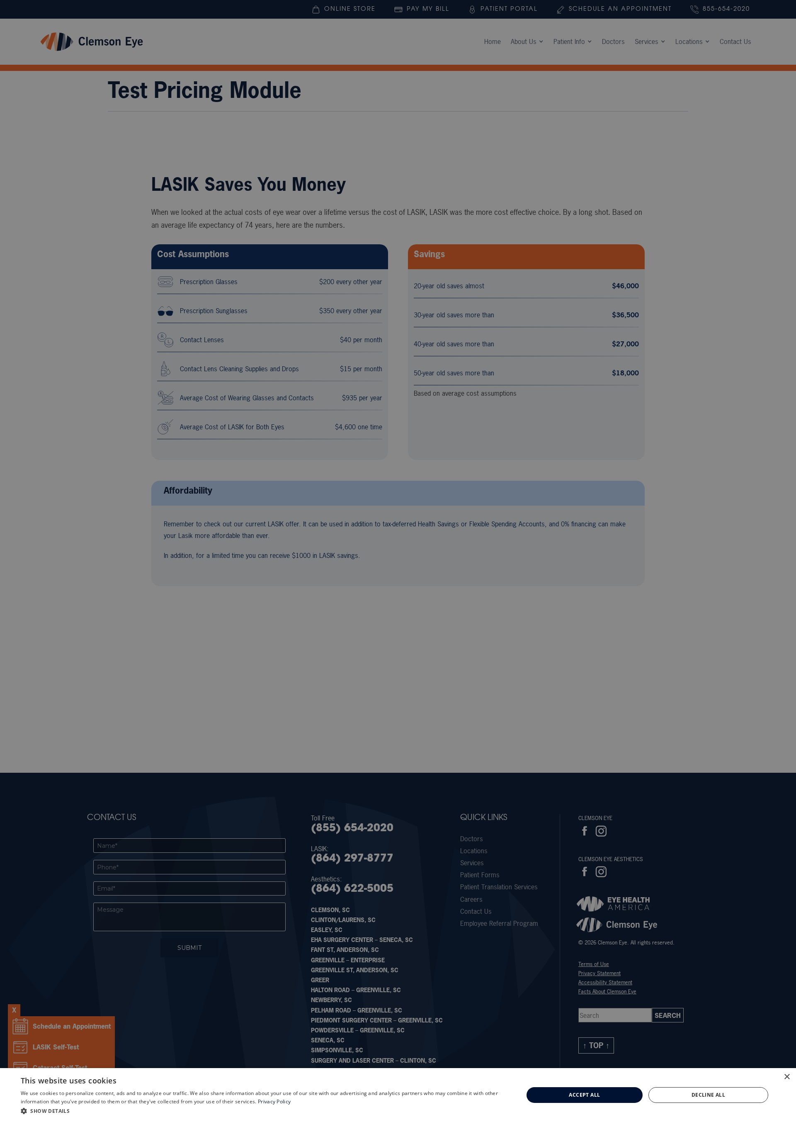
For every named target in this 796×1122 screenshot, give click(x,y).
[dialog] (398, 1095)
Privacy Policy (274, 1101)
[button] (265, 1111)
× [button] (787, 1077)
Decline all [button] (708, 1094)
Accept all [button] (584, 1094)
